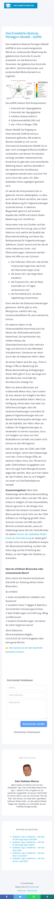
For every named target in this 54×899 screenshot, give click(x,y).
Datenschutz (32, 890)
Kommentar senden (34, 723)
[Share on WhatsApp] (34, 897)
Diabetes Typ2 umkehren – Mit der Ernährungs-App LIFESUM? (28, 838)
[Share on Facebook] (7, 897)
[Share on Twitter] (20, 897)
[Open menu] (48, 5)
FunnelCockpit (33, 887)
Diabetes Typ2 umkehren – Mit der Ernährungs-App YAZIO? (28, 843)
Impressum (21, 890)
